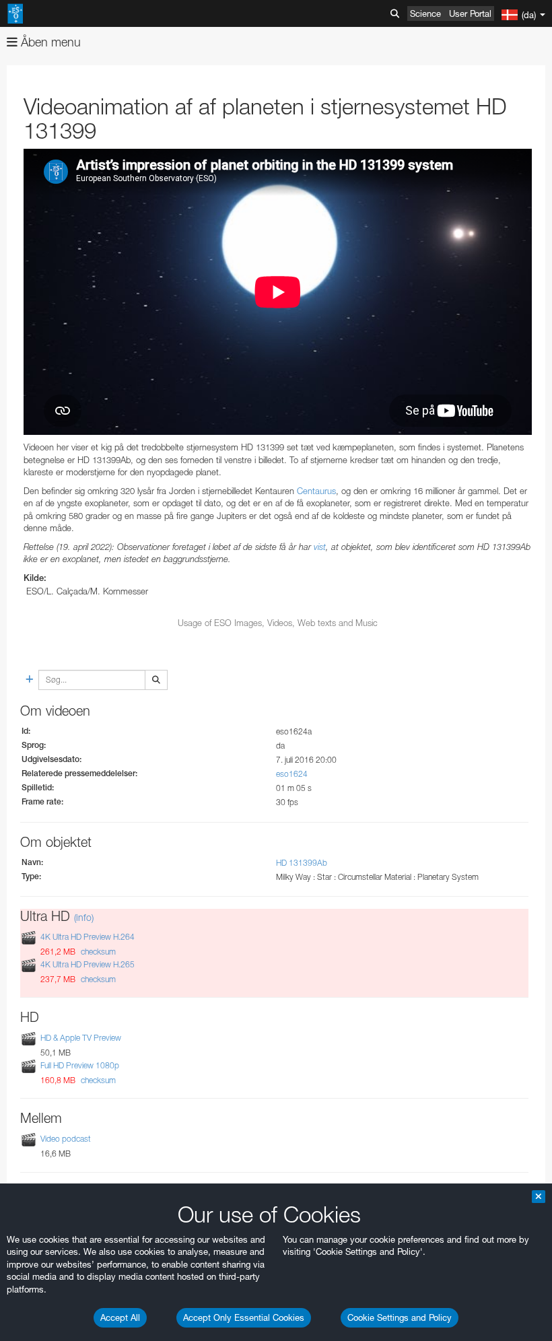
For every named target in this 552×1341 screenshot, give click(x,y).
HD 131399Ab (301, 863)
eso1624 (292, 774)
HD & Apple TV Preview (80, 1038)
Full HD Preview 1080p (79, 1065)
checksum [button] (97, 952)
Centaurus (316, 490)
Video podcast (65, 1139)
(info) (84, 917)
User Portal (470, 13)
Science (425, 13)
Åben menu (49, 42)
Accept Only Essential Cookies (243, 1317)
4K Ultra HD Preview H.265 (87, 964)
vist (320, 546)
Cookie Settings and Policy (399, 1317)
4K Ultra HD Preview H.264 (87, 937)
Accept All (120, 1317)
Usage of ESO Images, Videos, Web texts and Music (278, 622)
